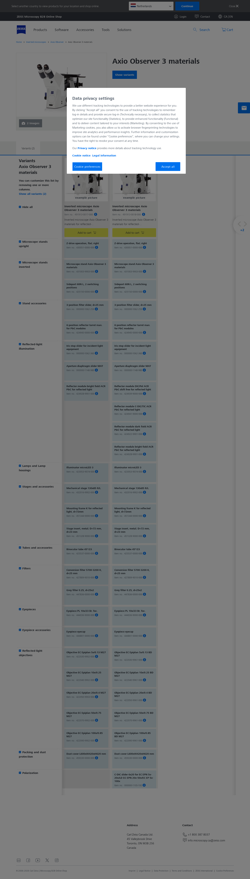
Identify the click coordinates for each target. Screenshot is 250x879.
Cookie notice (81, 155)
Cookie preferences (87, 166)
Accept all (168, 166)
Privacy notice (87, 148)
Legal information (104, 155)
